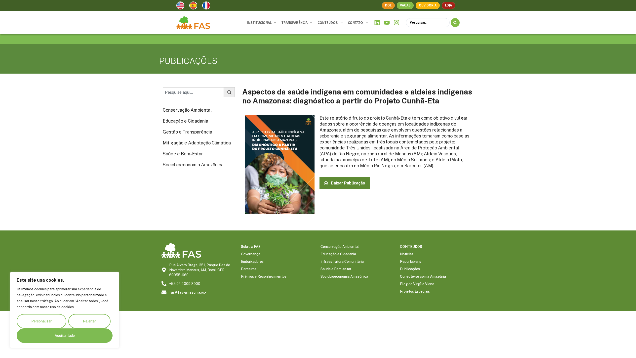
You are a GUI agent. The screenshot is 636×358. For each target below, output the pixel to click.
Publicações (410, 269)
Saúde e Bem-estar (335, 269)
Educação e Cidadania (185, 121)
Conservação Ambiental (187, 110)
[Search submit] (455, 22)
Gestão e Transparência (187, 131)
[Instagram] (396, 22)
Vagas (405, 5)
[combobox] (193, 92)
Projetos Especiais (415, 291)
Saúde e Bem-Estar (183, 153)
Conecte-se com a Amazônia (423, 276)
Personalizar (41, 321)
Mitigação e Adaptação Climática (197, 142)
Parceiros (248, 269)
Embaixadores (252, 262)
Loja (448, 5)
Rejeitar (89, 321)
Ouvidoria (428, 5)
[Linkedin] (377, 22)
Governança (250, 254)
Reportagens (410, 262)
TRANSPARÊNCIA (294, 23)
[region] (64, 310)
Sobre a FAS (251, 247)
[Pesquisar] (229, 92)
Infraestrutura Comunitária (342, 262)
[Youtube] (387, 22)
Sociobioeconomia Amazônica (193, 164)
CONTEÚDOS (328, 23)
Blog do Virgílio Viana (417, 284)
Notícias (406, 254)
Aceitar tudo (65, 336)
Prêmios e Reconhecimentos (263, 276)
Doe (388, 5)
